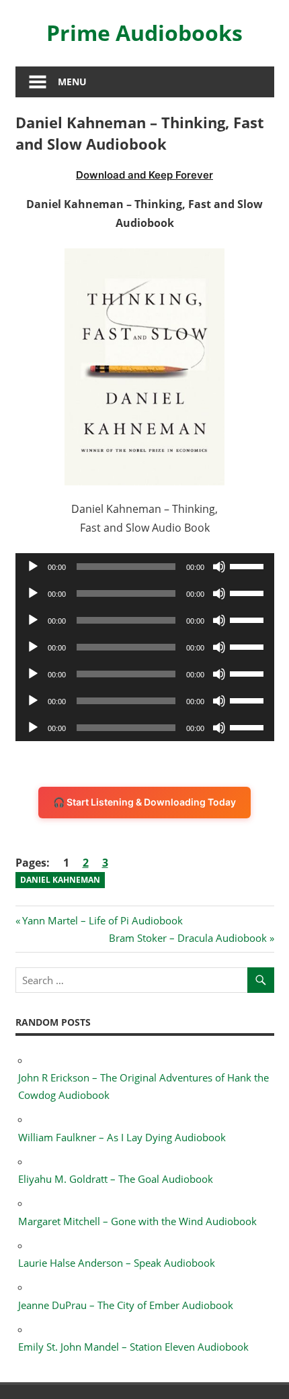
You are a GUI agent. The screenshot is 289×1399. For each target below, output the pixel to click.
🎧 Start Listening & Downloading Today (144, 802)
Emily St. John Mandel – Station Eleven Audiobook (133, 1346)
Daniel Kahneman (60, 879)
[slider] (248, 565)
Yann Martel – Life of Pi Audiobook (102, 920)
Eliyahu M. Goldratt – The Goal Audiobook (115, 1179)
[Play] (33, 566)
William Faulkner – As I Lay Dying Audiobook (122, 1137)
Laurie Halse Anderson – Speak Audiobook (116, 1262)
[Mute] (219, 566)
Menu (72, 81)
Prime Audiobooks (144, 32)
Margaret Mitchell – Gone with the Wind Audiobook (137, 1221)
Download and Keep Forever (144, 174)
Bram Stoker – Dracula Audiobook (188, 938)
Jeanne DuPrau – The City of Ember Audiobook (125, 1305)
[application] (144, 566)
